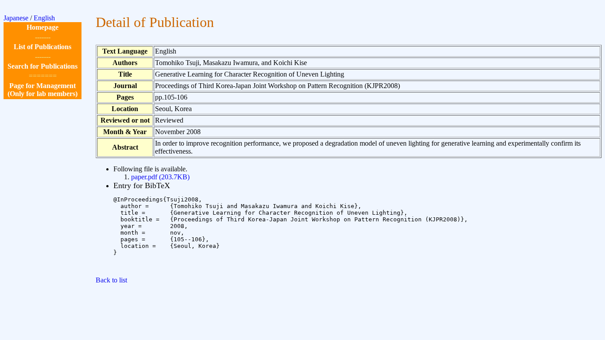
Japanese (16, 18)
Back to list (111, 280)
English (44, 18)
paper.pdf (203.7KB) (160, 177)
